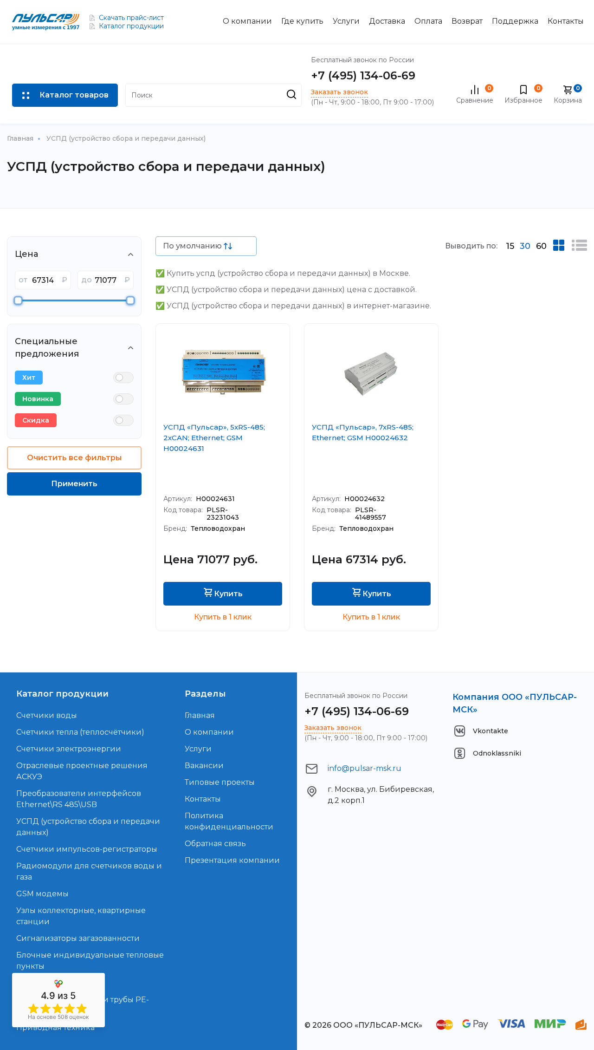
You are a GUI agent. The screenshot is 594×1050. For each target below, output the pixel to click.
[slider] (18, 300)
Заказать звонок (339, 92)
